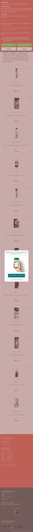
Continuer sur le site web (16, 279)
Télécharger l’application (16, 275)
